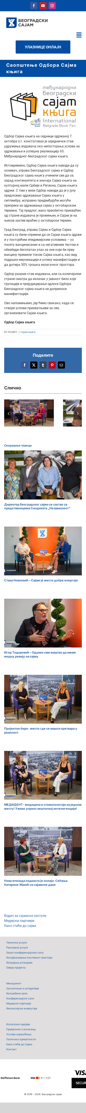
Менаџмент (13, 983)
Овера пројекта (15, 967)
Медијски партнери (19, 921)
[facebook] (33, 5)
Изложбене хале (16, 993)
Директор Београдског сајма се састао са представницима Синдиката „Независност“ (37, 506)
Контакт (11, 1049)
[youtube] (43, 5)
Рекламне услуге (17, 947)
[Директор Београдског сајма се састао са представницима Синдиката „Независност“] (43, 474)
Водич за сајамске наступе (25, 916)
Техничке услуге (16, 942)
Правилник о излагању (21, 1029)
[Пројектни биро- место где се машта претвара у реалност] (43, 699)
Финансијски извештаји (21, 1008)
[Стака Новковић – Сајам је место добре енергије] (43, 551)
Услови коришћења (18, 1034)
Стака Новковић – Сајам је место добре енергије (41, 580)
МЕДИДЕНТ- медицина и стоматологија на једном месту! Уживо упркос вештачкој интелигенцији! (43, 806)
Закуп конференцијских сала (24, 952)
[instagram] (52, 5)
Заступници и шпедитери (22, 988)
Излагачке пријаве (18, 1024)
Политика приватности (21, 1039)
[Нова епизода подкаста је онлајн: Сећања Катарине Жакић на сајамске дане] (43, 851)
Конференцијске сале (20, 998)
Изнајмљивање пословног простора (29, 957)
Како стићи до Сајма (19, 1044)
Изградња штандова (19, 962)
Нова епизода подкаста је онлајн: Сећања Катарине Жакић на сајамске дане (35, 882)
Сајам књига (27, 332)
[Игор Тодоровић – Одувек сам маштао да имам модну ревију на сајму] (43, 623)
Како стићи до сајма (20, 926)
